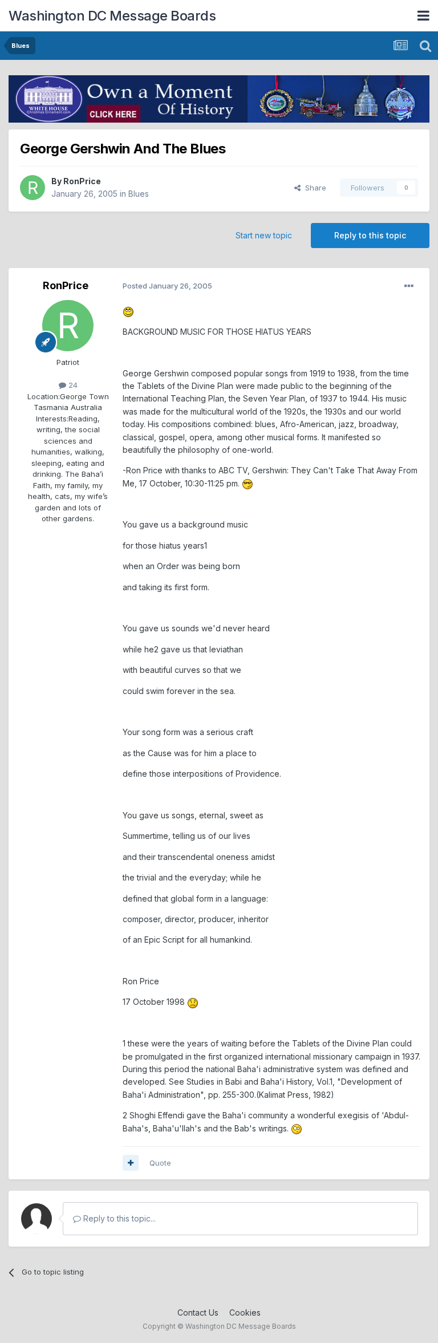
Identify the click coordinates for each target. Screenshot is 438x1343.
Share (313, 187)
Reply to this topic (370, 235)
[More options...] (409, 286)
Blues (138, 193)
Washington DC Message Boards (112, 15)
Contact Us (197, 1312)
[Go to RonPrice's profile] (32, 187)
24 (72, 384)
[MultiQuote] (131, 1163)
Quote (160, 1162)
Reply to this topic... (118, 1218)
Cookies (245, 1312)
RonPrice (82, 181)
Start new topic (264, 235)
